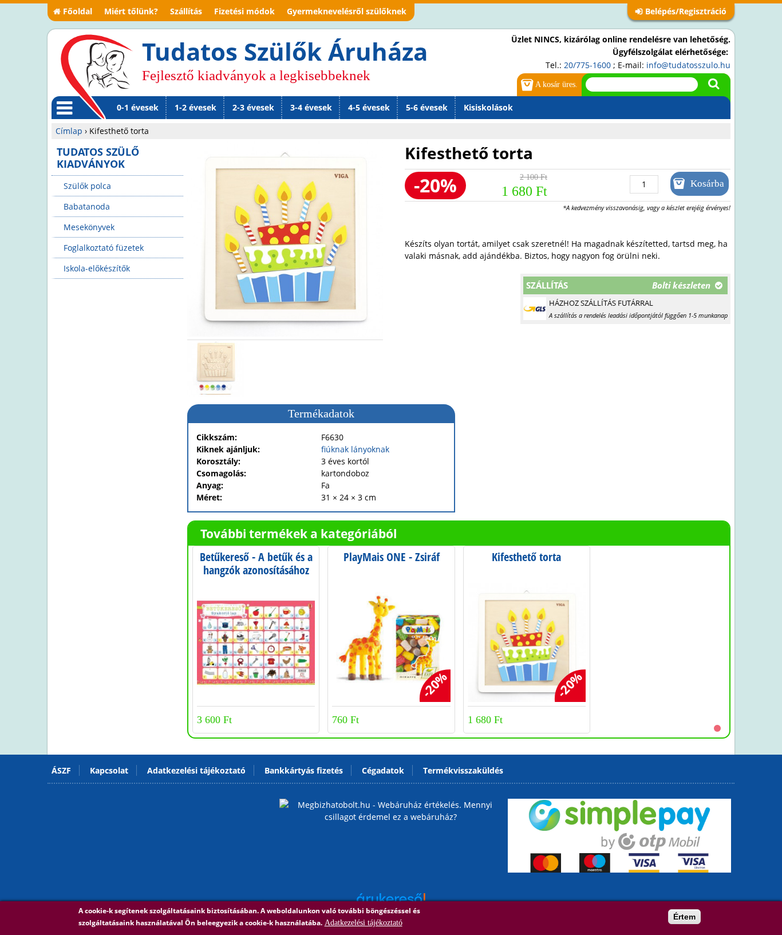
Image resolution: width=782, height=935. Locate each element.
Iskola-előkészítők (97, 268)
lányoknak (370, 449)
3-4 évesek (311, 107)
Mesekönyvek (89, 227)
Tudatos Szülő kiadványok (98, 158)
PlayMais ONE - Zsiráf (391, 557)
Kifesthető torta (526, 557)
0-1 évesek (138, 107)
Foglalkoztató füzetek (104, 247)
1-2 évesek (195, 107)
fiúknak (335, 449)
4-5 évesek (369, 107)
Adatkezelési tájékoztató (363, 922)
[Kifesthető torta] (285, 333)
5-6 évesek (427, 107)
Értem (684, 916)
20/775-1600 (587, 65)
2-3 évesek (253, 107)
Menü (62, 118)
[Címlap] (97, 76)
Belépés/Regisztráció (685, 11)
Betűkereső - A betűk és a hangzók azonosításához (256, 563)
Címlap (69, 130)
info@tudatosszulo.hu (688, 65)
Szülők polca (87, 185)
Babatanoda (87, 206)
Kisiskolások (488, 107)
